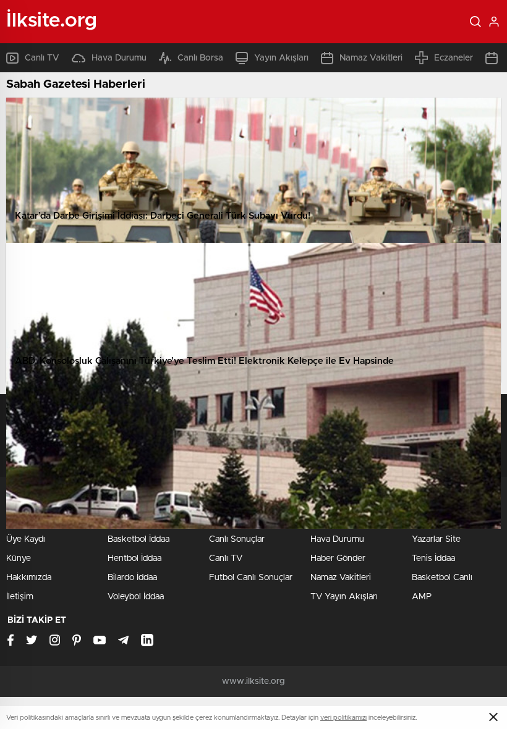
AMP (422, 596)
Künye (18, 558)
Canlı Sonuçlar (237, 539)
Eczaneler (453, 58)
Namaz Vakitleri (371, 58)
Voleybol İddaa (136, 596)
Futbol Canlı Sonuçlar (250, 577)
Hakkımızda (28, 577)
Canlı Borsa (200, 58)
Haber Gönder (337, 558)
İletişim (19, 596)
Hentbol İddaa (134, 558)
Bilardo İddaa (132, 577)
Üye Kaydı (25, 539)
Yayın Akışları (281, 58)
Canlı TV (42, 58)
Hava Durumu (119, 58)
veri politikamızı (343, 717)
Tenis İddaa (433, 558)
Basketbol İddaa (138, 539)
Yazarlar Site (436, 539)
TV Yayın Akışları (344, 596)
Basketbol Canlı (442, 577)
